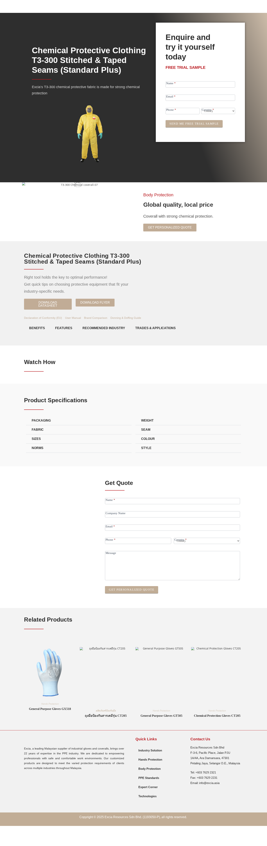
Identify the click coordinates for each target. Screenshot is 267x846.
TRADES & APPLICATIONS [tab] (155, 328)
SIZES (36, 438)
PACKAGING (41, 420)
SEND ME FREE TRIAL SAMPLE (194, 123)
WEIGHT (147, 420)
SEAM (145, 429)
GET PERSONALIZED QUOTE (131, 589)
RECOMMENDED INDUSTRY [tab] (103, 328)
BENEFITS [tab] (37, 328)
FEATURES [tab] (63, 328)
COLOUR (148, 438)
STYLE (146, 448)
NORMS (37, 448)
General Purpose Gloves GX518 (50, 708)
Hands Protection (50, 703)
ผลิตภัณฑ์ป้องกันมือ (106, 710)
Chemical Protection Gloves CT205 (217, 715)
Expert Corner (148, 787)
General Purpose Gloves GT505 (161, 715)
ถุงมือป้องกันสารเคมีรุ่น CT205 (106, 715)
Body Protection (158, 194)
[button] (95, 303)
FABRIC (38, 429)
